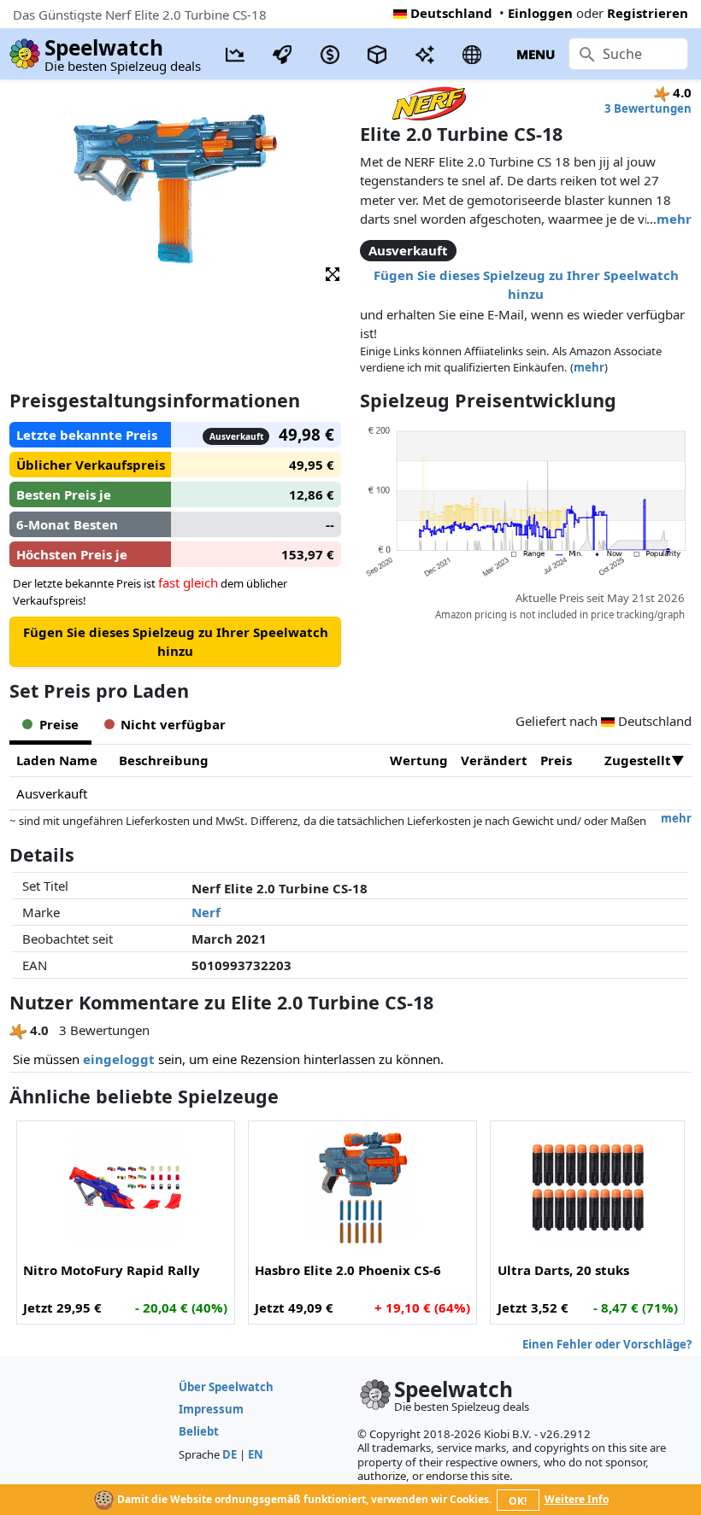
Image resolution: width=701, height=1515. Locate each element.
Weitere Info (577, 1499)
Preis (556, 760)
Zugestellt (637, 760)
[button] (332, 273)
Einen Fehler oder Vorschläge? (607, 1344)
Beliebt (199, 1431)
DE (229, 1454)
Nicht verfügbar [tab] (173, 724)
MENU (535, 53)
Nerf (206, 912)
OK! (518, 1501)
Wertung (419, 760)
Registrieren (647, 12)
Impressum (211, 1409)
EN (255, 1454)
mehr (674, 218)
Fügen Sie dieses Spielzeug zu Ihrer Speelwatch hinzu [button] (526, 284)
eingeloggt (119, 1059)
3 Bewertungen (648, 108)
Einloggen (540, 12)
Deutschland (451, 12)
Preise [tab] (59, 724)
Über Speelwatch (226, 1387)
